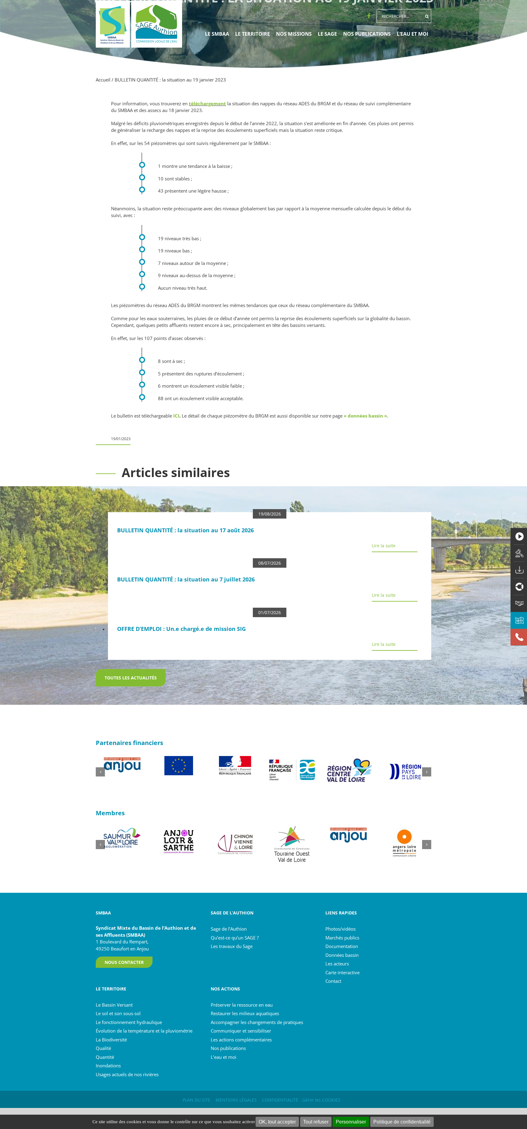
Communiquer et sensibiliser (241, 1031)
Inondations (108, 1065)
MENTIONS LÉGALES (236, 1100)
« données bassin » (365, 416)
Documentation (341, 946)
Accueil (103, 80)
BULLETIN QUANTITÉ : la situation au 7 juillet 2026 (186, 579)
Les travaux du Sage (232, 946)
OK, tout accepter (277, 1121)
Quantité (105, 1057)
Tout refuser (315, 1121)
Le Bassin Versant (114, 1005)
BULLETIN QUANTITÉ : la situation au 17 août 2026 (185, 530)
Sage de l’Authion (229, 929)
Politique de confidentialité (402, 1121)
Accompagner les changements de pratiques (257, 1022)
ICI (176, 416)
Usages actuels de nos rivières (127, 1074)
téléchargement (207, 103)
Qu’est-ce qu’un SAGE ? (235, 938)
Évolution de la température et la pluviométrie (144, 1031)
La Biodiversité (111, 1040)
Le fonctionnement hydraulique (129, 1022)
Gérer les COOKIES (321, 1100)
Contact (333, 981)
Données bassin (342, 955)
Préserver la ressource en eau (242, 1005)
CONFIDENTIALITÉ (280, 1100)
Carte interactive (342, 972)
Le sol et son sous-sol (118, 1013)
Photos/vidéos (340, 929)
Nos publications (228, 1048)
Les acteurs (337, 964)
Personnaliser (351, 1121)
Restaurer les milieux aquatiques (245, 1013)
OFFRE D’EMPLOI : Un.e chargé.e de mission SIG (181, 628)
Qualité (103, 1048)
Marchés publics (342, 938)
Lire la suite (384, 545)
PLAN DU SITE (196, 1100)
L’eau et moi (223, 1057)
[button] (100, 771)
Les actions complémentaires (241, 1040)
